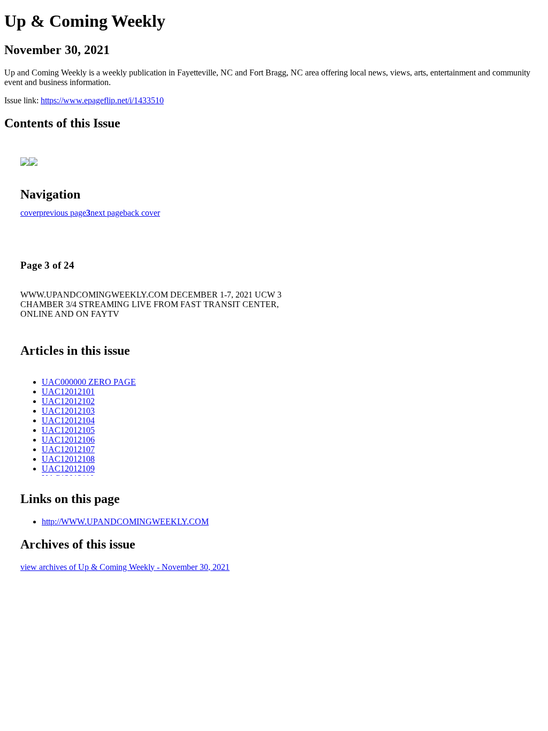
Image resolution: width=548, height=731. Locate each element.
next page (106, 212)
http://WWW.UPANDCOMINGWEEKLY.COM (125, 521)
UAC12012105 (68, 430)
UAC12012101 (68, 391)
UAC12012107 (68, 449)
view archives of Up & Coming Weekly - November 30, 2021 (125, 567)
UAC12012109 (68, 468)
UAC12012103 (68, 410)
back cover (141, 212)
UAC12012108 (68, 458)
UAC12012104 (68, 420)
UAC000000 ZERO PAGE (89, 381)
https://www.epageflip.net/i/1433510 (102, 100)
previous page (62, 212)
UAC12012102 (68, 401)
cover (29, 212)
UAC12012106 (68, 439)
